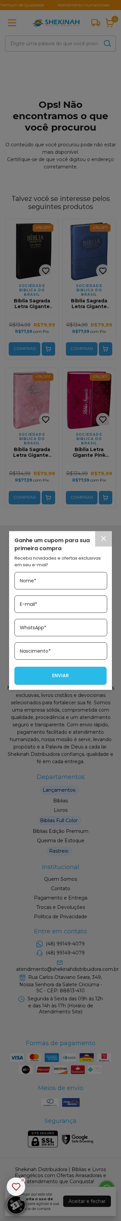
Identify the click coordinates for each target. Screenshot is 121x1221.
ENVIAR (60, 675)
